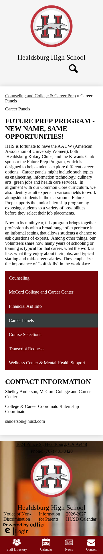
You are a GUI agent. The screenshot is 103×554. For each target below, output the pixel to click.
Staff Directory (17, 549)
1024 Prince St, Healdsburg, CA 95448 (51, 444)
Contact (91, 549)
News (69, 549)
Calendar (46, 549)
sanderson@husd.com (25, 421)
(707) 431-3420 (58, 451)
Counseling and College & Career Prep (40, 95)
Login (16, 531)
